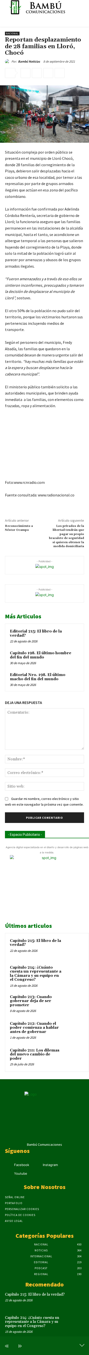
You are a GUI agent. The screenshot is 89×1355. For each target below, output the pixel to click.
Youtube (20, 1173)
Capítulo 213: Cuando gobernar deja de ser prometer (31, 1001)
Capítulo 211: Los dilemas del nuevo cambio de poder (34, 1054)
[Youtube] (8, 1174)
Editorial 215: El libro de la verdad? (36, 633)
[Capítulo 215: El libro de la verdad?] (74, 947)
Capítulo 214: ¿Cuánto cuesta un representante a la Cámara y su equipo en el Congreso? (35, 973)
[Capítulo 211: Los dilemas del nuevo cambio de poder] (74, 1057)
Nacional (12, 33)
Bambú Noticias (29, 61)
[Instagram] (37, 1165)
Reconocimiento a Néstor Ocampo (19, 528)
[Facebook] (25, 73)
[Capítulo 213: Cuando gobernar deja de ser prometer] (74, 1003)
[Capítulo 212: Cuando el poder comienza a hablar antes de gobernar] (74, 1030)
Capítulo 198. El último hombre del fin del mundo (40, 655)
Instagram (50, 1165)
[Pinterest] (48, 73)
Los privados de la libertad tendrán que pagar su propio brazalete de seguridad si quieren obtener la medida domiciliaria (66, 536)
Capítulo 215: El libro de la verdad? (35, 942)
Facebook (21, 1165)
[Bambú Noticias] (8, 61)
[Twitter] (37, 73)
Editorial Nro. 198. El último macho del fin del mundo (37, 677)
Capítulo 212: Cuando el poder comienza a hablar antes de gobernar (34, 1027)
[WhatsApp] (60, 73)
